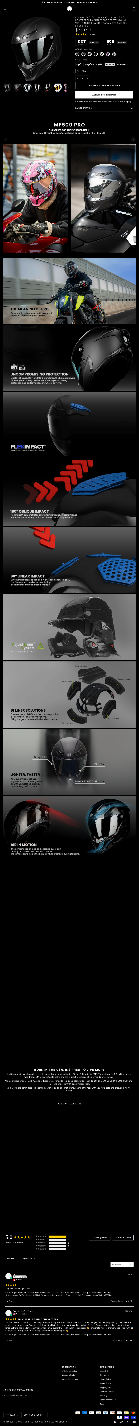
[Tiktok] (121, 1422)
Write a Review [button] (124, 1237)
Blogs (102, 1404)
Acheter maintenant (104, 95)
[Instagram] (128, 1422)
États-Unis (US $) (33, 1415)
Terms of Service (106, 1392)
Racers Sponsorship (70, 1379)
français (10, 1415)
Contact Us (104, 1375)
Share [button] (11, 1301)
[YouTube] (134, 1422)
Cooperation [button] (69, 1367)
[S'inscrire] (47, 1395)
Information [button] (107, 1367)
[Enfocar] (36, 49)
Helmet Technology (108, 1400)
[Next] (133, 139)
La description (83, 108)
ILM (7, 1422)
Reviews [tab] (10, 1258)
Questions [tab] (27, 1258)
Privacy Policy (105, 1379)
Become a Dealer (68, 1375)
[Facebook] (115, 1422)
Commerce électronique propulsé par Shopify (42, 1422)
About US (104, 1371)
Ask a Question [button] (101, 1237)
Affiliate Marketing (69, 1371)
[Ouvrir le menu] (7, 8)
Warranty (103, 1396)
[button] (82, 71)
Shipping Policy (106, 1387)
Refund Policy (105, 1383)
